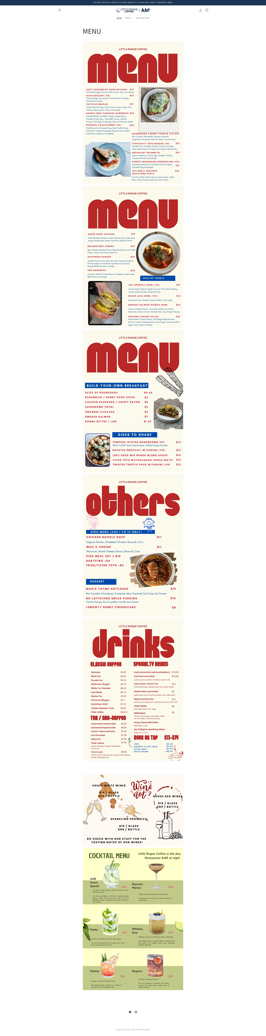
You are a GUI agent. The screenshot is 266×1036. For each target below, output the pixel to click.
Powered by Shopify (143, 1030)
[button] (60, 10)
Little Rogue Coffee (128, 1030)
